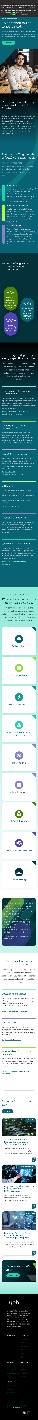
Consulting (25, 1339)
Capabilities (11, 1335)
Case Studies (25, 1373)
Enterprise (24, 1346)
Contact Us (8, 43)
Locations (10, 1389)
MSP (22, 1357)
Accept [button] (13, 14)
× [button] (1, 2)
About (9, 1382)
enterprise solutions (20, 1317)
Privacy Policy (17, 1407)
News (23, 1369)
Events (23, 1377)
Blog (22, 1366)
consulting (25, 1315)
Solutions (24, 1335)
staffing (9, 1317)
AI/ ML (9, 1377)
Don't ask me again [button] (23, 14)
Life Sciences (11, 1369)
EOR (22, 1353)
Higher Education (13, 1373)
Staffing (24, 1343)
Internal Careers (12, 1385)
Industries (10, 1362)
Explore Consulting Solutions (14, 1011)
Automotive (11, 1366)
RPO (22, 1350)
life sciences (11, 191)
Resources (24, 1362)
